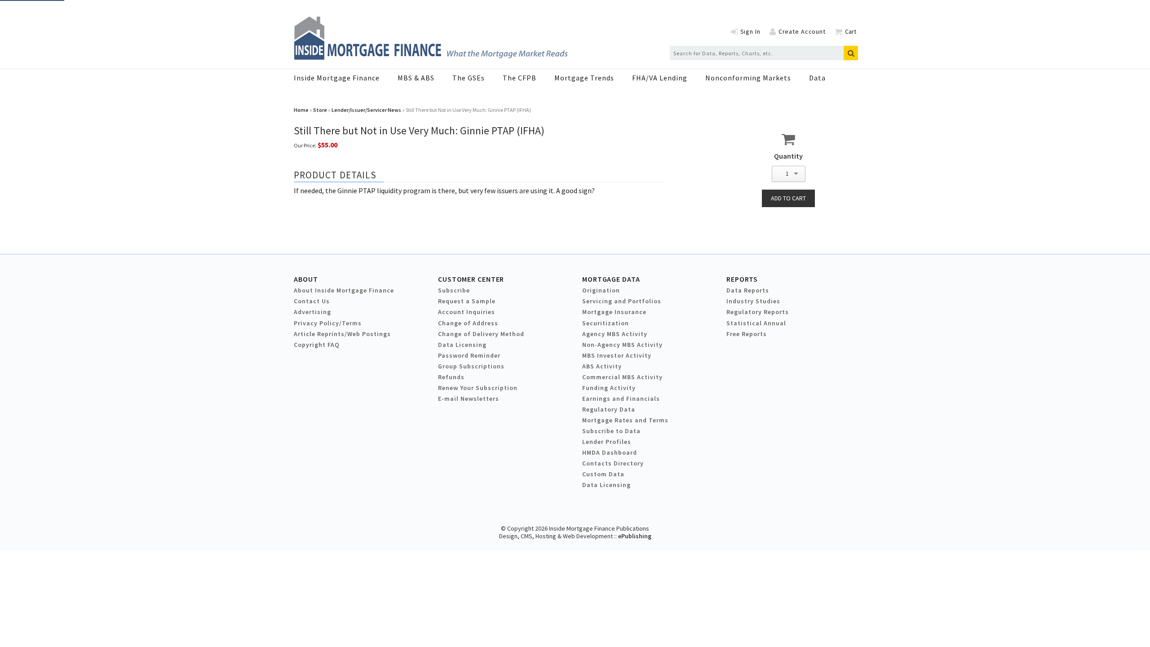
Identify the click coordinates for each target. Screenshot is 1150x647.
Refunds (451, 377)
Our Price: (305, 145)
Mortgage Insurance (614, 312)
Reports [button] (742, 279)
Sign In (750, 31)
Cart (850, 31)
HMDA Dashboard (609, 452)
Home (301, 109)
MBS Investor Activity (616, 355)
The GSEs (468, 77)
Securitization (605, 323)
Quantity (788, 155)
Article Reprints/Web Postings (342, 334)
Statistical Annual (756, 323)
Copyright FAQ (317, 345)
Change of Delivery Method (481, 334)
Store (320, 109)
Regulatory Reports (757, 312)
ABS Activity (602, 366)
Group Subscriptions (471, 366)
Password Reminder (469, 355)
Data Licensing (462, 345)
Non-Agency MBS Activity (622, 345)
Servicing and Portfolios (621, 301)
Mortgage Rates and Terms (625, 420)
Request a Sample (466, 301)
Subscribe (454, 290)
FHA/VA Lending (659, 77)
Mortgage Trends (584, 77)
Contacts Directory (613, 463)
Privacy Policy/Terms (328, 323)
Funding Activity (609, 388)
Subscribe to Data (611, 431)
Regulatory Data (608, 409)
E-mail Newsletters (468, 398)
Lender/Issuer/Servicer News (366, 109)
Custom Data (603, 474)
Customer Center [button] (471, 279)
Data (817, 77)
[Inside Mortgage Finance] (431, 57)
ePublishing (634, 536)
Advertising (312, 312)
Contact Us (312, 301)
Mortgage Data (611, 279)
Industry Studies (753, 301)
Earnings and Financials (621, 398)
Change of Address (468, 323)
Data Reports (747, 290)
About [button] (306, 279)
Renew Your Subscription (478, 388)
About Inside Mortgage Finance (344, 290)
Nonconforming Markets (748, 77)
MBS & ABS (416, 77)
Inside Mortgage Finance (337, 77)
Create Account (802, 31)
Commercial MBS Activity (622, 377)
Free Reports (746, 334)
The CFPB (519, 77)
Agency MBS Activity (614, 334)
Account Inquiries (466, 312)
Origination (601, 290)
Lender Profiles (606, 442)
